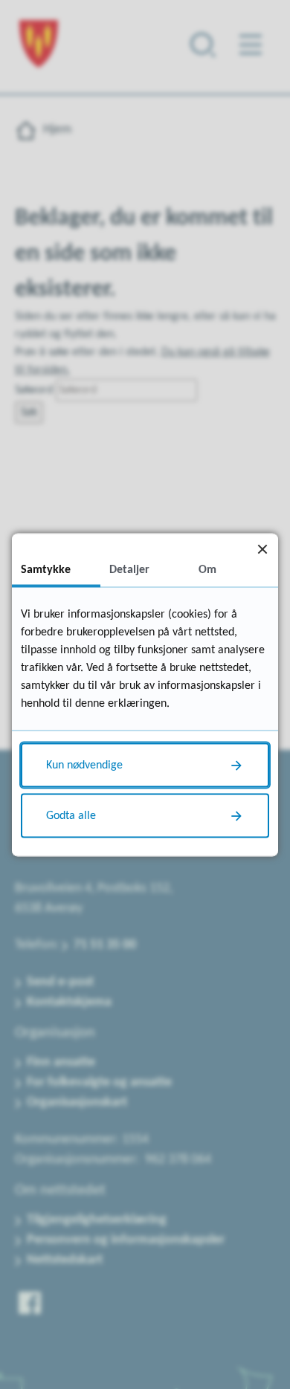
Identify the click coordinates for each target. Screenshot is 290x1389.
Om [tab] (207, 569)
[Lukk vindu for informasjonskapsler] (262, 549)
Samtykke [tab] (46, 569)
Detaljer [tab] (129, 569)
